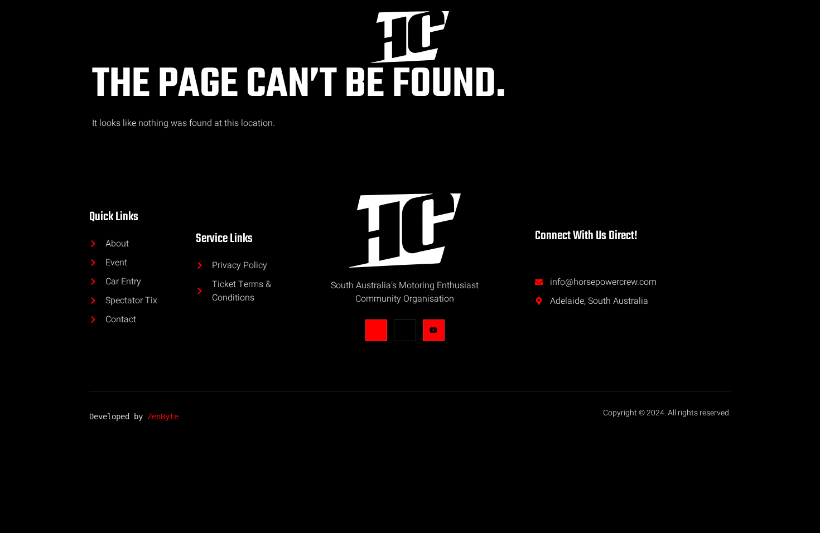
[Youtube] (434, 330)
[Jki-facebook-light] (376, 330)
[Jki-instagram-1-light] (405, 330)
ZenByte (163, 416)
